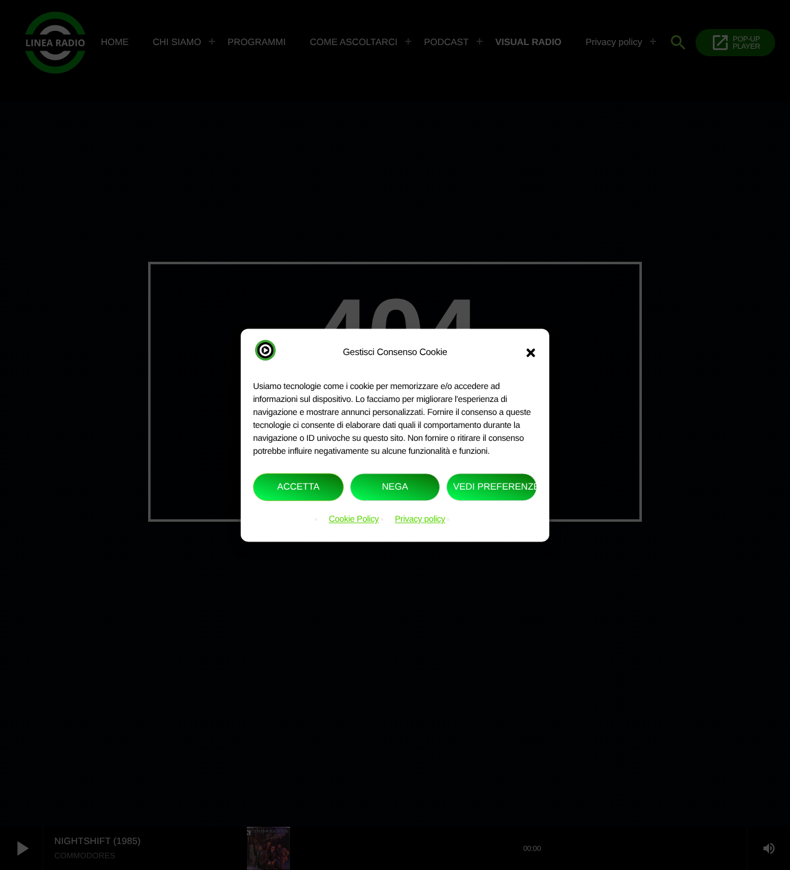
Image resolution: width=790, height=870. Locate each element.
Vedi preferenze (495, 487)
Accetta (298, 487)
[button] (531, 352)
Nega (395, 487)
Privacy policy (420, 519)
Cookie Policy (354, 519)
